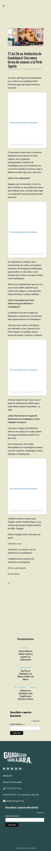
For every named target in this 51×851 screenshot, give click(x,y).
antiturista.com (14, 544)
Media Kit (7, 776)
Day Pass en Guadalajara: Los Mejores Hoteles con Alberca (25, 675)
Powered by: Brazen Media (25, 848)
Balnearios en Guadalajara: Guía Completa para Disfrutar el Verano (25, 695)
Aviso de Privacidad (12, 782)
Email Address (17, 724)
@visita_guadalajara (17, 568)
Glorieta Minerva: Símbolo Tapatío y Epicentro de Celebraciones (26, 655)
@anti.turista (13, 574)
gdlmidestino (36, 69)
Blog (26, 69)
